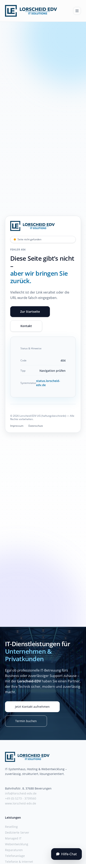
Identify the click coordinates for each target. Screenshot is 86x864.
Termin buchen (26, 721)
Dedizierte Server (17, 832)
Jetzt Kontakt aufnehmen (32, 707)
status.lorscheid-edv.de (48, 383)
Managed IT (13, 838)
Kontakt (26, 326)
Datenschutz (35, 426)
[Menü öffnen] (77, 11)
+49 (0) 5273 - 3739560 (20, 798)
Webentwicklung (16, 844)
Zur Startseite (30, 312)
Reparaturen (14, 850)
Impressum (16, 426)
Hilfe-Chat (69, 854)
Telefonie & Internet (19, 862)
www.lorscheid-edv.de (20, 803)
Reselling (11, 827)
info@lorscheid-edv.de (21, 793)
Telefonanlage (15, 856)
